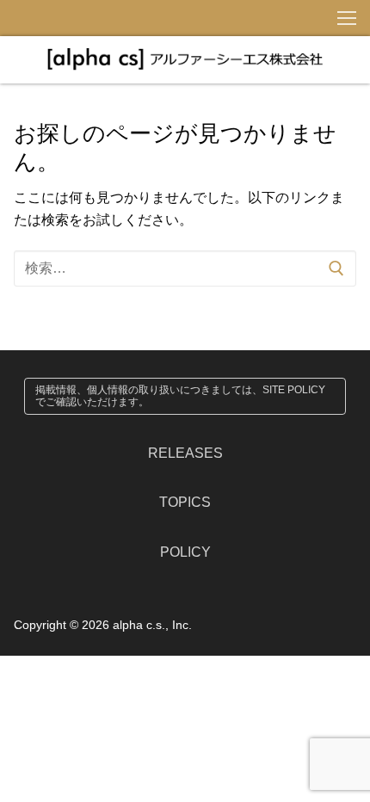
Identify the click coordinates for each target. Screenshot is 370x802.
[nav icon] (346, 18)
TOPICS (185, 502)
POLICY (185, 552)
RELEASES (185, 453)
